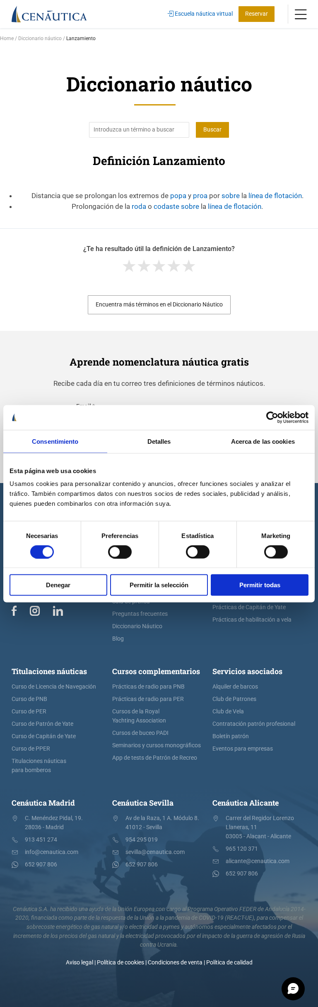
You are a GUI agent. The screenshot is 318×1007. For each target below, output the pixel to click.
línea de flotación (275, 195)
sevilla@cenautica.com (155, 852)
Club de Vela (228, 711)
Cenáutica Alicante (245, 803)
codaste (166, 206)
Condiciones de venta (175, 962)
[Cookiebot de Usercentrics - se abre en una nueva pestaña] (272, 417)
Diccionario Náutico (137, 626)
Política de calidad (229, 962)
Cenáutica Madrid (43, 803)
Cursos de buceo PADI (140, 733)
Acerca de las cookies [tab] (263, 441)
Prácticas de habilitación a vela (252, 619)
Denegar (58, 584)
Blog (118, 638)
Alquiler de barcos (235, 686)
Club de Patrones (234, 699)
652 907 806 (41, 864)
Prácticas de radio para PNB (148, 686)
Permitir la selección (159, 584)
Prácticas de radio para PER (148, 699)
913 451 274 (41, 839)
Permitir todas (259, 584)
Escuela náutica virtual (203, 13)
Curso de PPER (31, 748)
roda (139, 206)
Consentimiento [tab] (55, 441)
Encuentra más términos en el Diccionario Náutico (159, 304)
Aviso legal (79, 962)
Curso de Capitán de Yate (44, 736)
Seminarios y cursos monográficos (156, 745)
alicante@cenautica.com (257, 861)
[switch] (120, 551)
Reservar (256, 13)
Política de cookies (120, 962)
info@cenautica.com (51, 852)
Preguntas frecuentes (140, 613)
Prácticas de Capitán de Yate (249, 607)
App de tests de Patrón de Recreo (154, 757)
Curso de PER (29, 711)
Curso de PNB (29, 699)
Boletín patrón (230, 736)
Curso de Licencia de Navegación (54, 686)
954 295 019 (141, 839)
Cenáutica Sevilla (142, 803)
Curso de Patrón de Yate (42, 723)
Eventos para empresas (242, 748)
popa (178, 195)
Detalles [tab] (159, 441)
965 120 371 (242, 848)
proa (200, 195)
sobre (231, 195)
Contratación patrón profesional (253, 723)
